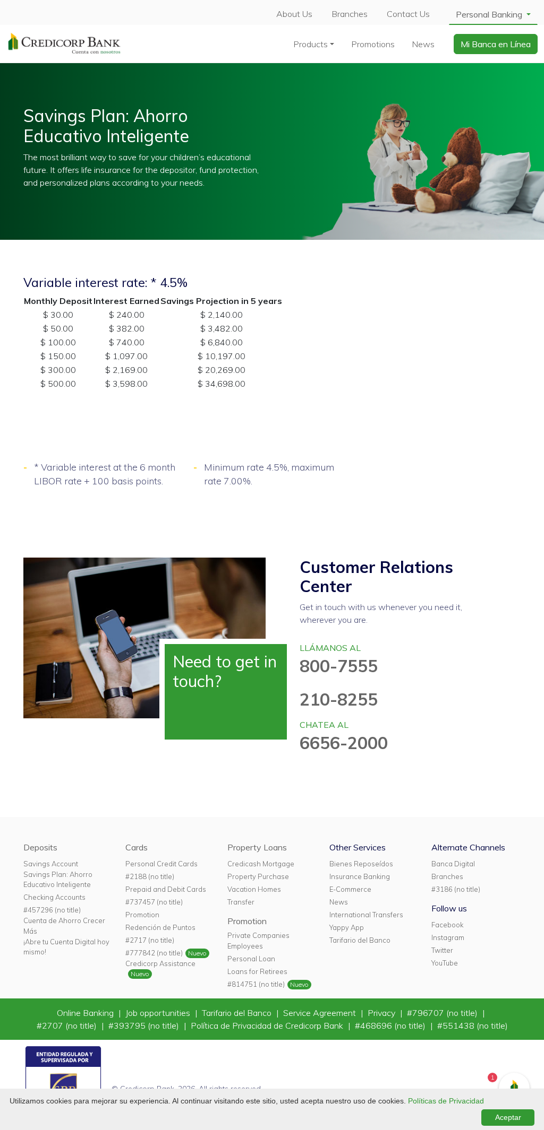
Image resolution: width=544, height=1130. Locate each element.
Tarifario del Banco (359, 940)
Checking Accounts (54, 897)
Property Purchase (258, 876)
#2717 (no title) (149, 940)
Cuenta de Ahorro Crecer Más (64, 925)
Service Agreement (320, 1012)
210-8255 (339, 699)
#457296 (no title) (52, 910)
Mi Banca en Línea (496, 44)
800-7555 (339, 665)
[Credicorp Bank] (64, 43)
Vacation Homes (254, 889)
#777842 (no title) (154, 953)
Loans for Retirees (257, 971)
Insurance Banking (359, 876)
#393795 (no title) (144, 1025)
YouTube (444, 963)
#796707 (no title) (443, 1012)
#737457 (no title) (154, 902)
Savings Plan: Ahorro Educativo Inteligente (57, 879)
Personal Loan (251, 958)
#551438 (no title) (472, 1025)
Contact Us (408, 13)
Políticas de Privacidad (446, 1101)
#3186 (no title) (455, 889)
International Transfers (366, 914)
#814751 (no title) (256, 984)
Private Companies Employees (258, 940)
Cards (136, 847)
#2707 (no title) (68, 1025)
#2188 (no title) (149, 876)
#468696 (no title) (391, 1025)
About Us (294, 13)
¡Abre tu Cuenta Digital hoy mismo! (66, 946)
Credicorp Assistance (160, 963)
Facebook (447, 924)
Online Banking (86, 1012)
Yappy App (346, 927)
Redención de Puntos (160, 927)
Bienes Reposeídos (361, 863)
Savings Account (50, 863)
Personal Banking (490, 14)
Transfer (240, 902)
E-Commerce (350, 889)
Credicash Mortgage (260, 863)
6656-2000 (344, 742)
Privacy (382, 1012)
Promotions (373, 44)
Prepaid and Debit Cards (165, 889)
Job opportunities (158, 1012)
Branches (350, 13)
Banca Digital (453, 863)
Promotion (142, 914)
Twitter (442, 950)
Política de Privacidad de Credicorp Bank (268, 1025)
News (423, 44)
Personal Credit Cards (161, 863)
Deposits (40, 847)
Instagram (447, 937)
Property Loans (257, 847)
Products (310, 44)
